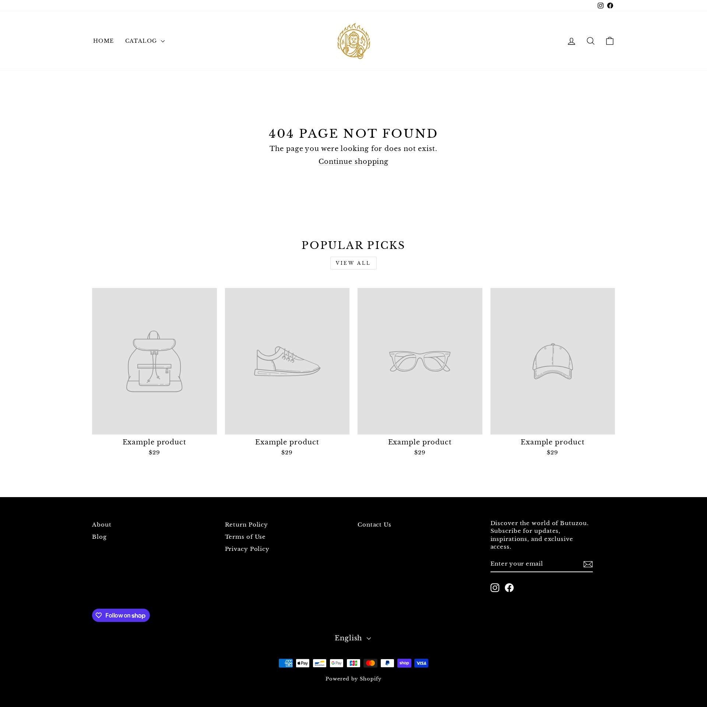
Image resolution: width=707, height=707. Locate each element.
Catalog (142, 41)
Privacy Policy (247, 548)
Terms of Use (245, 536)
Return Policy (246, 524)
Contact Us (374, 524)
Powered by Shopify (353, 679)
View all (353, 263)
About (102, 524)
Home (103, 41)
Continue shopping (353, 162)
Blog (99, 536)
